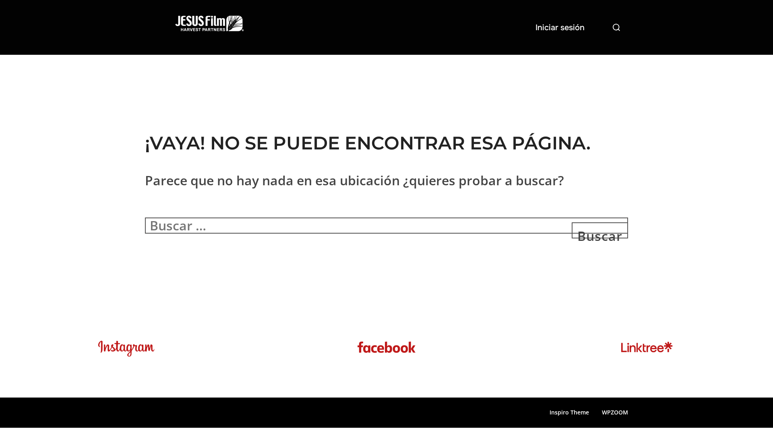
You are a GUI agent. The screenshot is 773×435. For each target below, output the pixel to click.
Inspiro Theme (569, 412)
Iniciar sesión (560, 28)
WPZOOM (615, 412)
